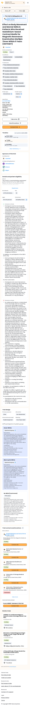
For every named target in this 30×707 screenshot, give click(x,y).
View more (15, 597)
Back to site (7, 7)
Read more (15, 188)
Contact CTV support (7, 692)
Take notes (14, 119)
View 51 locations (14, 123)
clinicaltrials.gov (12, 666)
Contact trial (14, 127)
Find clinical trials (6, 675)
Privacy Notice (5, 697)
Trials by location (6, 677)
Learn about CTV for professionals (11, 686)
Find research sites (6, 683)
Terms (3, 700)
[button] (7, 57)
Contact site (15, 544)
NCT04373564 (6, 101)
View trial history (14, 149)
